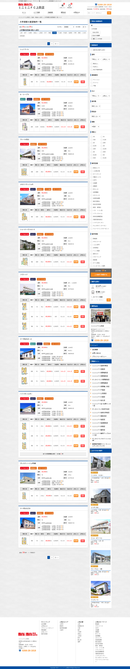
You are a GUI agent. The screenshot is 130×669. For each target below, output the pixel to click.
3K (104, 146)
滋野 (79, 641)
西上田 (79, 640)
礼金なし (95, 66)
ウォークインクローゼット (101, 228)
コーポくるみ (94, 507)
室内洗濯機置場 (97, 216)
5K (104, 155)
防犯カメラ (96, 168)
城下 (25, 32)
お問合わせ (77, 13)
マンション (96, 79)
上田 (21, 32)
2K (94, 142)
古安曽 (51, 109)
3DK (94, 149)
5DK (94, 158)
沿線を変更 (96, 32)
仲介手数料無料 (97, 69)
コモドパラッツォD (26, 184)
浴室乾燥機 (96, 198)
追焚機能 (95, 192)
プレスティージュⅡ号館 (28, 463)
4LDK (95, 155)
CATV (95, 180)
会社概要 (43, 624)
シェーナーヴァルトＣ (27, 229)
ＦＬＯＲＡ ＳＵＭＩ (97, 475)
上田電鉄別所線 (46, 67)
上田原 (40, 32)
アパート (95, 82)
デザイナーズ (97, 241)
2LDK (94, 146)
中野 (75, 32)
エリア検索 (37, 13)
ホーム (24, 13)
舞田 (79, 32)
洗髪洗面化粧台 (97, 219)
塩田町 (70, 32)
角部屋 (95, 260)
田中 (79, 638)
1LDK (104, 139)
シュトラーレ (24, 49)
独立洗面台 (96, 201)
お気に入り (62, 5)
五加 (50, 408)
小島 (50, 478)
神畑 (50, 32)
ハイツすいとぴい (26, 394)
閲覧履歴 (69, 5)
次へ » (56, 43)
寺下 (45, 32)
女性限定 (95, 247)
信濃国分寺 (81, 626)
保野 (50, 199)
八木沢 (84, 32)
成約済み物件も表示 (99, 50)
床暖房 (95, 186)
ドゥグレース (94, 599)
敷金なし (95, 63)
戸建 (94, 85)
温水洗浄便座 (97, 204)
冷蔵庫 (95, 183)
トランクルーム (97, 213)
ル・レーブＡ (24, 94)
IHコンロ (95, 189)
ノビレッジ (24, 274)
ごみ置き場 (96, 171)
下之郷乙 (51, 154)
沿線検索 (50, 13)
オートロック (97, 174)
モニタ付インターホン (99, 225)
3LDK (104, 149)
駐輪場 (95, 238)
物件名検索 (44, 634)
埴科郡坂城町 (63, 628)
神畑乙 (51, 64)
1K (103, 136)
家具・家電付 (97, 207)
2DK (104, 142)
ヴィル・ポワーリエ (96, 538)
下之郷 (59, 32)
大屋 (100, 510)
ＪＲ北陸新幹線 (95, 478)
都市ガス (95, 254)
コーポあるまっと (26, 339)
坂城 (100, 571)
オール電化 (96, 263)
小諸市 (61, 630)
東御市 (61, 626)
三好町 (30, 32)
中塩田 (65, 32)
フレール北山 (24, 139)
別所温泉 (22, 36)
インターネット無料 (99, 266)
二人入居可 (96, 244)
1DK (94, 139)
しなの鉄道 (94, 510)
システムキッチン (98, 222)
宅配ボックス (97, 177)
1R (94, 136)
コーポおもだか (25, 508)
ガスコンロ (96, 195)
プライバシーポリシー (47, 628)
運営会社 (63, 13)
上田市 (47, 64)
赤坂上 (35, 32)
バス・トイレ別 (97, 210)
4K (94, 152)
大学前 (54, 32)
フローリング (97, 257)
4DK (104, 152)
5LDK (104, 158)
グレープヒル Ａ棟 (96, 569)
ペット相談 (96, 250)
